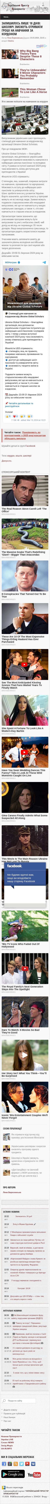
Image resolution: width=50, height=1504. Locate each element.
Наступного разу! (25, 906)
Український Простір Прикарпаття (25, 7)
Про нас (7, 1421)
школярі (27, 456)
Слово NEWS (7, 1442)
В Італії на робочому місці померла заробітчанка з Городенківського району (29, 1382)
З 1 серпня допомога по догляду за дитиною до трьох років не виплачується (27, 1351)
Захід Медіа (7, 1445)
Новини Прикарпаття (11, 1436)
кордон (11, 456)
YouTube (27, 1464)
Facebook (30, 446)
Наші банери (9, 1417)
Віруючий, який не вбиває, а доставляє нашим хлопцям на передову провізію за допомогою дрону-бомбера (27, 1251)
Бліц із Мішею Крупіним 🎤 (24, 1224)
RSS (15, 1464)
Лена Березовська (15, 38)
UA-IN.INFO (6, 1448)
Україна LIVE (7, 1439)
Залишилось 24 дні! (23, 1216)
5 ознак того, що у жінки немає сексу (28, 1373)
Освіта (11, 41)
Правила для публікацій (14, 1413)
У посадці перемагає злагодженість (26, 1280)
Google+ (10, 1464)
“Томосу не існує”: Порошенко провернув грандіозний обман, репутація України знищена (30, 1326)
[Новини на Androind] (13, 1477)
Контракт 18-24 (24, 1288)
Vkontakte (33, 1464)
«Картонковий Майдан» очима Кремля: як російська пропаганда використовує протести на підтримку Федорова (27, 1262)
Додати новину (10, 1410)
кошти (19, 456)
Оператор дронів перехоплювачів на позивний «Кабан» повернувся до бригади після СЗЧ (28, 1273)
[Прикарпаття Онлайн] (34, 1477)
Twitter (21, 1464)
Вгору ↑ (45, 1496)
